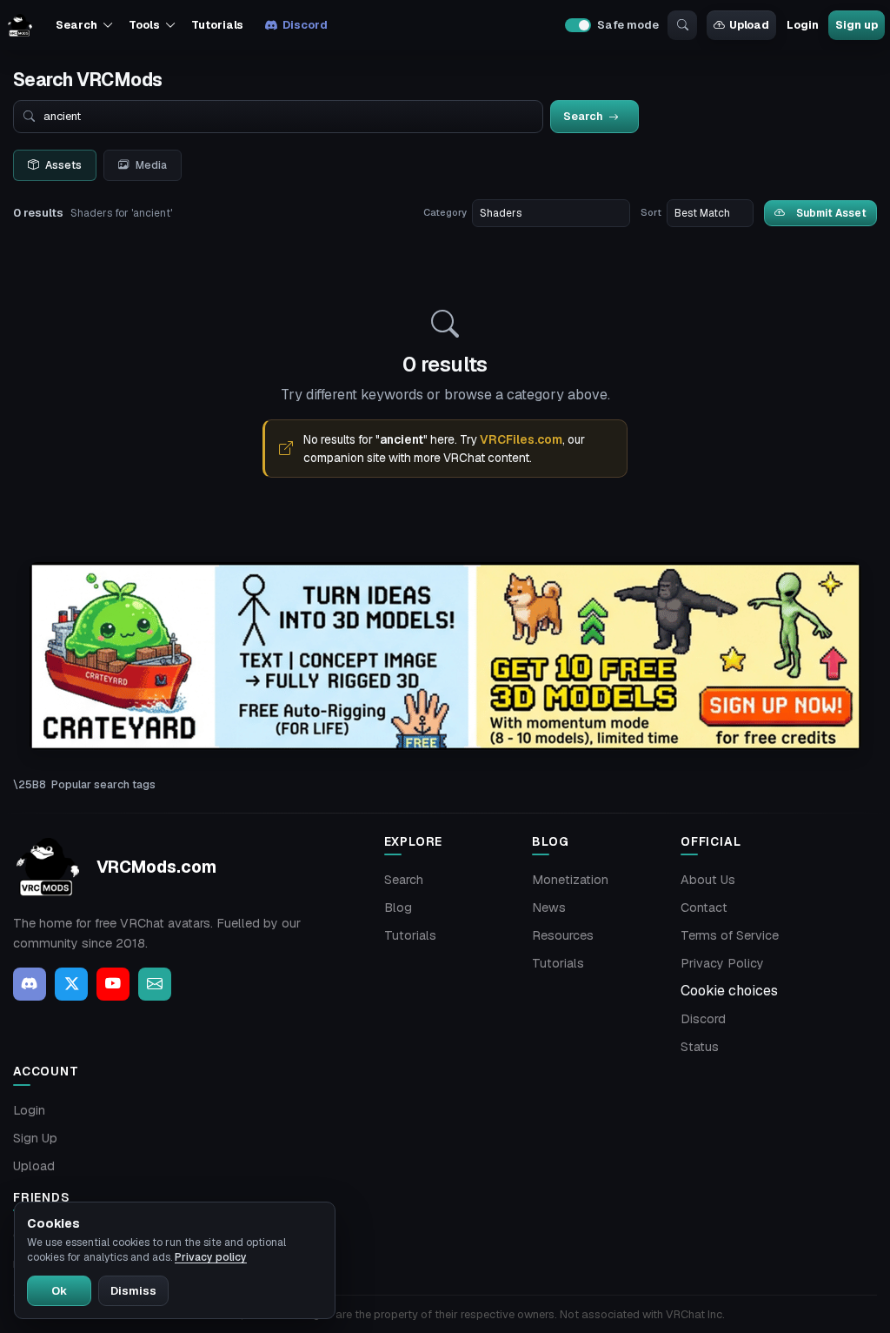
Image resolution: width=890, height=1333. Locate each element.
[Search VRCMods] (682, 25)
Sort (651, 212)
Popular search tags (103, 784)
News (549, 907)
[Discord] (29, 984)
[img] (445, 656)
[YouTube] (113, 984)
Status (700, 1047)
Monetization (570, 880)
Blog (398, 907)
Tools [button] (144, 24)
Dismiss (133, 1290)
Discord (304, 24)
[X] (71, 984)
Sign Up (35, 1138)
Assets (63, 165)
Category (445, 212)
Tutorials (217, 24)
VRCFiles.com (521, 439)
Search (403, 880)
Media (151, 165)
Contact (704, 907)
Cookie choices (729, 990)
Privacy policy (211, 1257)
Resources (563, 935)
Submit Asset (831, 212)
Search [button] (76, 24)
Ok (59, 1290)
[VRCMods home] (20, 25)
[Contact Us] (154, 984)
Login (802, 24)
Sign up (856, 24)
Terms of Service (730, 935)
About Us (708, 880)
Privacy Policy (722, 963)
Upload (749, 24)
